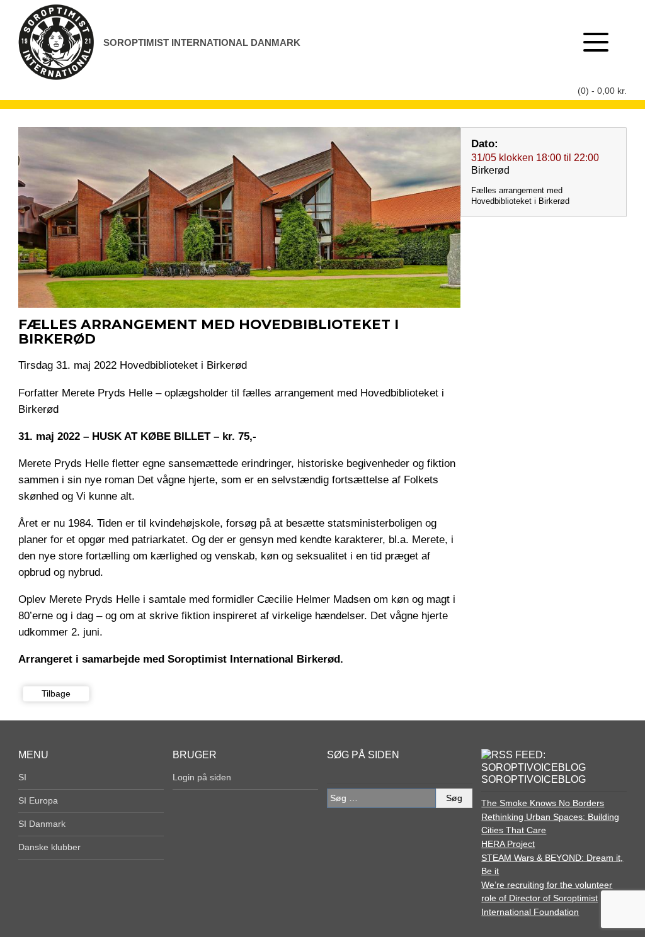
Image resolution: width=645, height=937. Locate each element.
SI (22, 777)
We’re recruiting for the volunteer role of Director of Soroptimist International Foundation (546, 898)
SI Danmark (42, 824)
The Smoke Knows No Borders (542, 803)
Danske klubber (49, 847)
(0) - (602, 91)
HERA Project (508, 844)
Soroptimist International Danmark (201, 42)
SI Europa (38, 800)
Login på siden (202, 777)
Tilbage (56, 693)
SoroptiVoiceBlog (533, 779)
